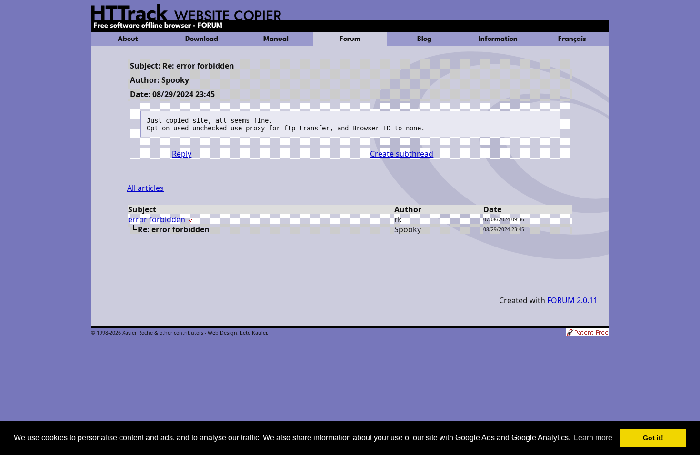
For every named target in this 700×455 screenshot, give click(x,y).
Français (572, 39)
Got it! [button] (653, 438)
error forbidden (156, 219)
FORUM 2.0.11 (572, 300)
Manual (276, 39)
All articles (145, 188)
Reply (181, 153)
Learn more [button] (593, 438)
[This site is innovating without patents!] (587, 333)
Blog (424, 39)
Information (498, 39)
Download (201, 39)
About (128, 39)
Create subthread (401, 153)
